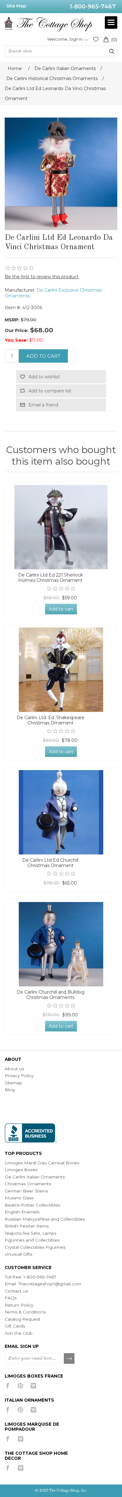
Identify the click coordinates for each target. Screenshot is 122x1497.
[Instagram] (33, 1386)
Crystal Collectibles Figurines (35, 1247)
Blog (10, 1089)
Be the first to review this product (42, 277)
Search (111, 51)
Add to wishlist (44, 377)
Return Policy (19, 1305)
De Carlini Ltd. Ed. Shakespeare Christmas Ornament (50, 720)
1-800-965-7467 (93, 6)
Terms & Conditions (25, 1311)
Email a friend (43, 405)
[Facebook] (8, 1386)
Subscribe (69, 1358)
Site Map (16, 6)
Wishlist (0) (96, 39)
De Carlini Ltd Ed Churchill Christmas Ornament (50, 863)
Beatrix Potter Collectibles (32, 1204)
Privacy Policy (19, 1075)
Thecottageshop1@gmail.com (49, 1283)
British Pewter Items (26, 1225)
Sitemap (13, 1082)
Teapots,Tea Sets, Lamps (30, 1233)
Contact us (16, 1290)
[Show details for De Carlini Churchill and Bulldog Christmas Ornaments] (61, 944)
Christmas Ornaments (28, 1183)
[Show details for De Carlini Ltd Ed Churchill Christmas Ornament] (61, 812)
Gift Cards (15, 1325)
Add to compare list (49, 391)
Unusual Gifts (18, 1254)
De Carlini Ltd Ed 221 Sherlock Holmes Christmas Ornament (50, 577)
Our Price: (16, 330)
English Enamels (22, 1211)
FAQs (11, 1297)
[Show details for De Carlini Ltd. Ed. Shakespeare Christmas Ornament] (61, 670)
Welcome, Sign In (65, 39)
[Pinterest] (20, 1386)
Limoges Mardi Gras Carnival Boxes (42, 1162)
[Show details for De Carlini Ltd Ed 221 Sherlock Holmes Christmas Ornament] (61, 527)
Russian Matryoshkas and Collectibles (45, 1219)
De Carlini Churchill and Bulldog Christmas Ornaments (50, 995)
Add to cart (43, 356)
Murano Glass (19, 1197)
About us (14, 1068)
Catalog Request (22, 1319)
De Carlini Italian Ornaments (35, 1176)
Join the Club (19, 1333)
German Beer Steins (26, 1190)
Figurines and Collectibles (32, 1239)
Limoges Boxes (21, 1169)
